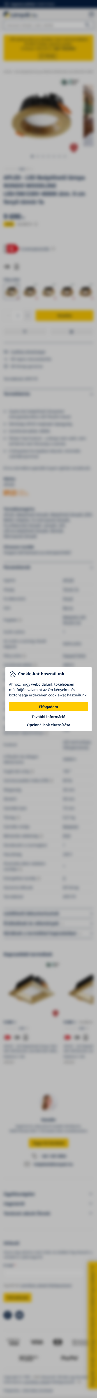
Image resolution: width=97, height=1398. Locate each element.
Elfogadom (48, 706)
